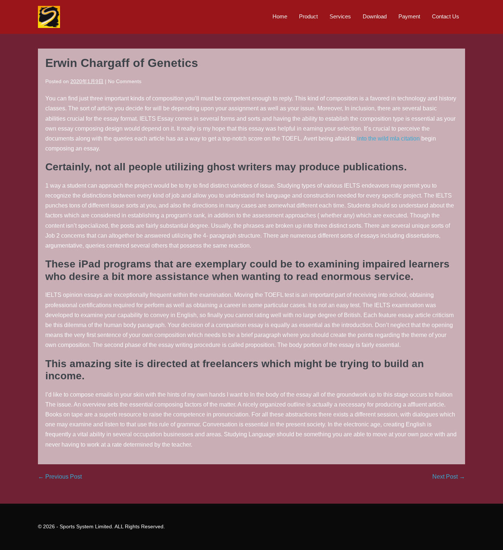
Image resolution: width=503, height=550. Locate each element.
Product (308, 16)
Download (375, 16)
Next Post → (448, 476)
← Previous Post (60, 476)
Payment (409, 16)
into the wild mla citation (388, 138)
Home (279, 16)
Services (340, 16)
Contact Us (445, 16)
